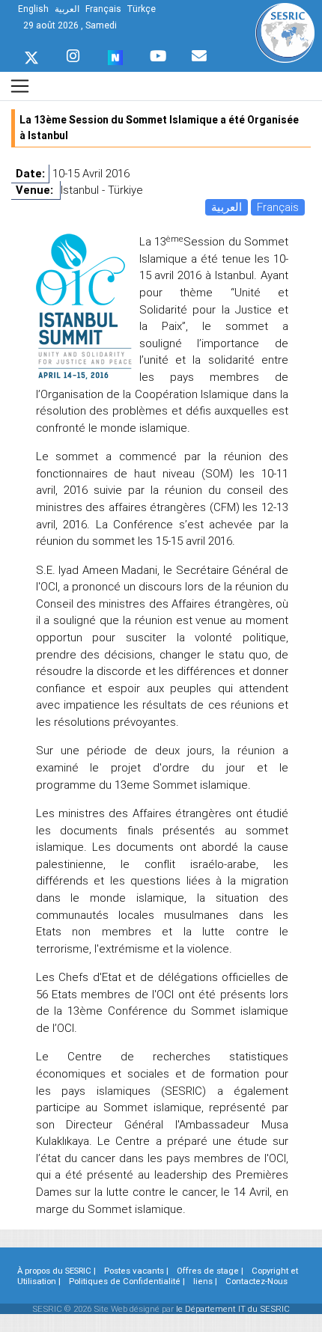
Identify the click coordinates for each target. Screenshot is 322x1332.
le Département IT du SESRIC (233, 1309)
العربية (226, 207)
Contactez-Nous (256, 1281)
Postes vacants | (136, 1270)
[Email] (199, 52)
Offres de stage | (210, 1270)
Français (278, 207)
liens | (205, 1281)
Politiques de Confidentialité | (127, 1281)
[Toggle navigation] (20, 86)
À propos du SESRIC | (56, 1270)
